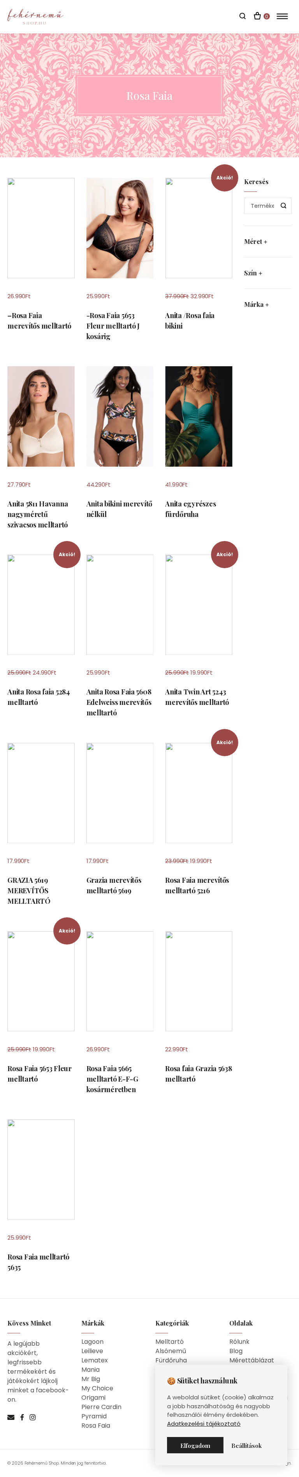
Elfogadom (195, 1445)
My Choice (97, 1388)
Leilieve (92, 1351)
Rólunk (239, 1341)
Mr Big (90, 1378)
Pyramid (94, 1416)
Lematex (94, 1360)
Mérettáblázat (251, 1360)
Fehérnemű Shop (42, 1463)
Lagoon (92, 1341)
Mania (90, 1369)
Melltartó (169, 1341)
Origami (93, 1397)
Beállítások (246, 1445)
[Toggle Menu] (282, 16)
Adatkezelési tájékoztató (204, 1424)
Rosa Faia (95, 1425)
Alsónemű (170, 1351)
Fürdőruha (171, 1360)
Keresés (284, 206)
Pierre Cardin (101, 1406)
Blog (236, 1351)
